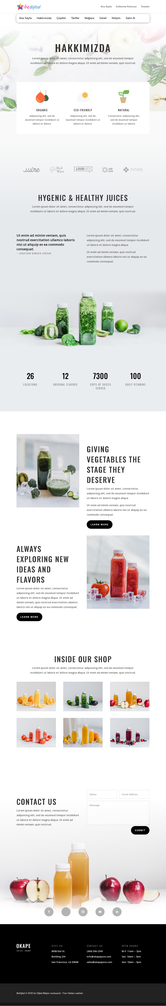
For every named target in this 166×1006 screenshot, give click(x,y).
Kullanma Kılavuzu (126, 6)
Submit (140, 830)
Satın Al (130, 18)
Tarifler (75, 18)
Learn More (100, 524)
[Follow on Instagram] (83, 911)
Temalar (145, 6)
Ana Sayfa (106, 6)
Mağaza (89, 18)
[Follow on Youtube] (100, 911)
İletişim (116, 18)
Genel (103, 18)
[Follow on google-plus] (66, 911)
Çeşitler (61, 18)
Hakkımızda (44, 18)
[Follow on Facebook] (48, 911)
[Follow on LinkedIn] (117, 911)
